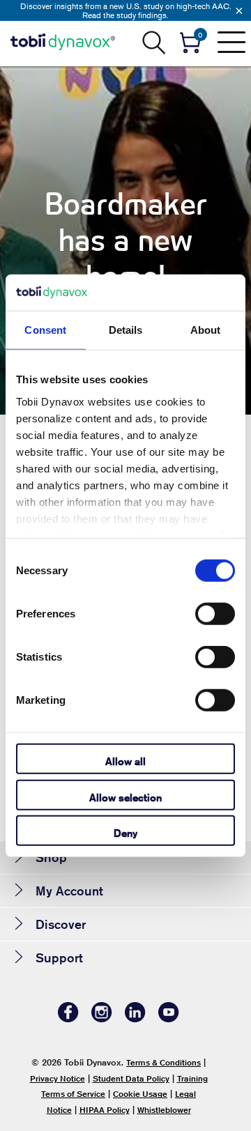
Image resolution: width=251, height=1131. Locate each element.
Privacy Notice (57, 1078)
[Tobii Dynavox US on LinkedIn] (135, 1018)
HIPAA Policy (104, 1110)
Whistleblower (164, 1110)
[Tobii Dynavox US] (62, 42)
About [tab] (205, 330)
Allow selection (125, 796)
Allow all (125, 761)
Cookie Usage (140, 1093)
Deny (125, 833)
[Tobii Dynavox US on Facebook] (68, 1018)
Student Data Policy (131, 1078)
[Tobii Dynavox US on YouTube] (168, 1018)
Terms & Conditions (163, 1062)
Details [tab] (126, 330)
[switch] (215, 614)
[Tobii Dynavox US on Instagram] (101, 1018)
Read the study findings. (125, 15)
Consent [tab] (45, 330)
